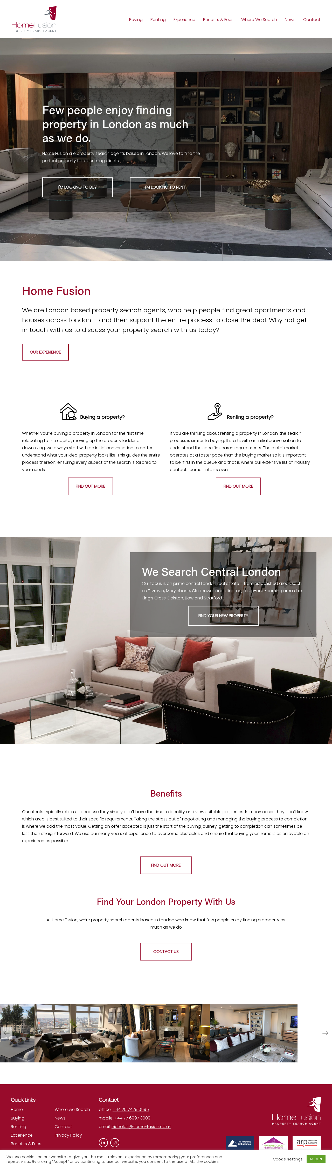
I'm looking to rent (165, 187)
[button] (325, 1033)
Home (17, 1109)
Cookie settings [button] (288, 1159)
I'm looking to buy (77, 187)
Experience (184, 20)
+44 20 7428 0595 (131, 1109)
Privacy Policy (68, 1135)
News (290, 20)
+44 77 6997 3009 (132, 1118)
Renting (158, 20)
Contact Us (166, 952)
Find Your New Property (223, 616)
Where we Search (72, 1109)
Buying (136, 20)
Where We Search (259, 20)
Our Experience (45, 352)
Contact (311, 20)
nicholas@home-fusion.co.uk (141, 1127)
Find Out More (90, 486)
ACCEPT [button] (316, 1159)
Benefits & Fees (218, 20)
